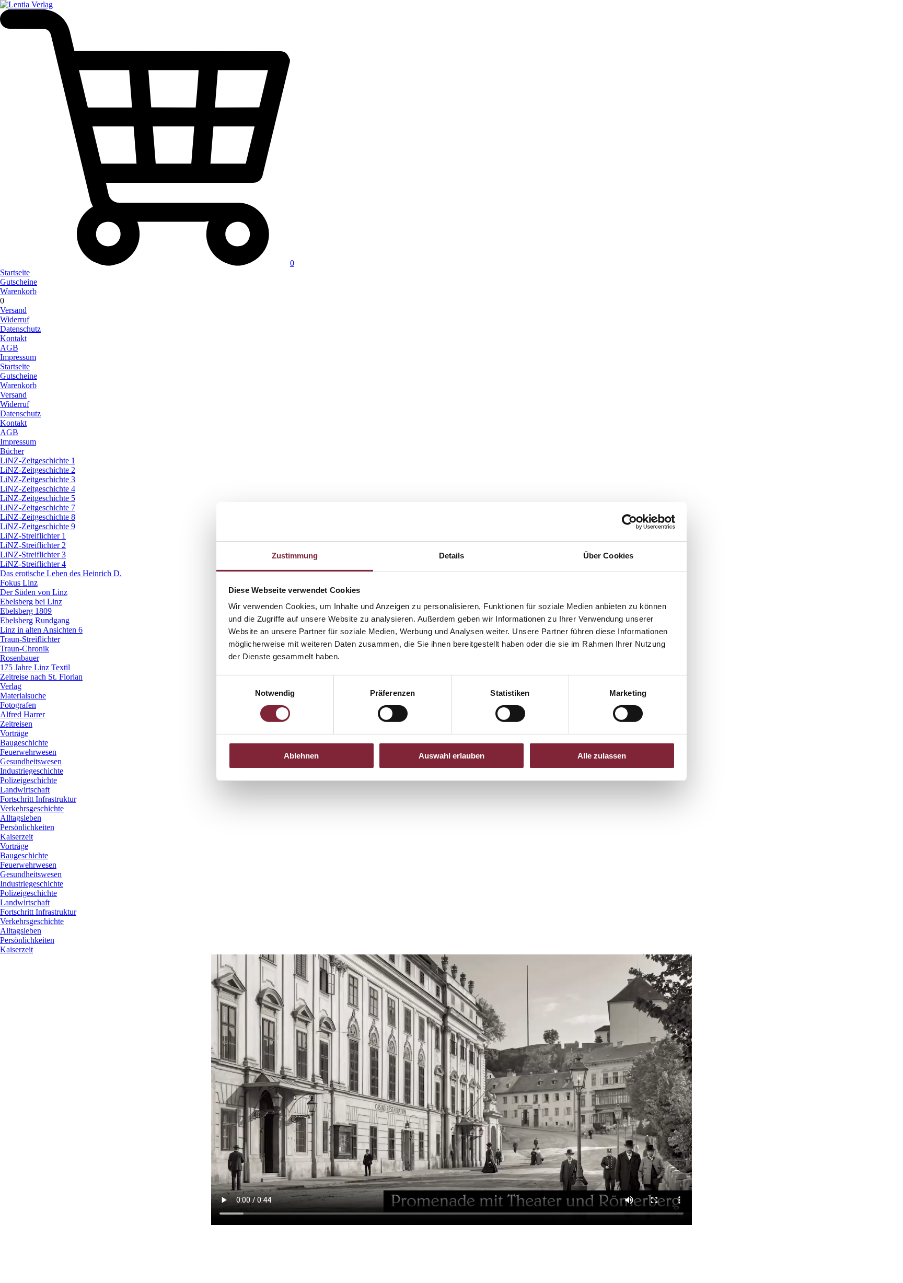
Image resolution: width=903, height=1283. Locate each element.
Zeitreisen (16, 723)
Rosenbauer (19, 658)
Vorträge (14, 733)
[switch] (393, 713)
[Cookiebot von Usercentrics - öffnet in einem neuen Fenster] (629, 521)
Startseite (15, 272)
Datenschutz (20, 328)
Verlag (10, 686)
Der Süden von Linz (33, 592)
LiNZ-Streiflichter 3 (33, 554)
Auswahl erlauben (451, 755)
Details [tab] (452, 555)
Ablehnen (301, 755)
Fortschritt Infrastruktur (38, 799)
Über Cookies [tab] (608, 555)
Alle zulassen (601, 755)
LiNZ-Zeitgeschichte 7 (37, 507)
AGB (9, 347)
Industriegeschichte (31, 770)
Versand (13, 310)
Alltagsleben (20, 817)
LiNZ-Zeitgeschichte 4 (37, 488)
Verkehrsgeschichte (32, 808)
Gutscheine (18, 281)
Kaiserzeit (16, 836)
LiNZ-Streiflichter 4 (33, 563)
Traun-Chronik (24, 648)
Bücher (12, 451)
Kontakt (13, 338)
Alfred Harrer (22, 714)
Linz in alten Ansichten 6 (41, 629)
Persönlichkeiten (27, 827)
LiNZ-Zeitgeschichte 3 (37, 479)
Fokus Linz (19, 582)
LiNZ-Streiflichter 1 (33, 535)
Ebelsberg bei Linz (31, 601)
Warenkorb (18, 291)
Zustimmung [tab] (295, 555)
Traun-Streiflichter (30, 639)
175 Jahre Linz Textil (35, 667)
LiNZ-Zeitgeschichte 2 (37, 469)
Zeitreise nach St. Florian (41, 676)
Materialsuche (23, 695)
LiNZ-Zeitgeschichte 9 (37, 526)
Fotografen (18, 705)
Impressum (18, 357)
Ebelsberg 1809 (26, 610)
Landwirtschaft (25, 789)
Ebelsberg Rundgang (35, 620)
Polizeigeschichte (28, 780)
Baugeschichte (24, 742)
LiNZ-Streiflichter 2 (33, 545)
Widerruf (14, 319)
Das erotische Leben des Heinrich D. (61, 573)
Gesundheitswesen (31, 761)
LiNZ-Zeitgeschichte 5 (37, 498)
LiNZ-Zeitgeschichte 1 (37, 460)
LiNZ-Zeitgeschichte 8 (37, 516)
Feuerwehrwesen (28, 752)
